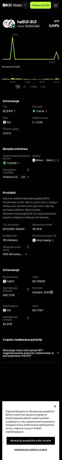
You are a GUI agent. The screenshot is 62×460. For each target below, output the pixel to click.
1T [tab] (24, 86)
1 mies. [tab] (33, 86)
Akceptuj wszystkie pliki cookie (30, 440)
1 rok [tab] (43, 86)
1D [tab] (18, 86)
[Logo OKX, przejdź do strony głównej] (13, 5)
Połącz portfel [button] (40, 5)
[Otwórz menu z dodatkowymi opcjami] (55, 4)
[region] (30, 430)
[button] (25, 5)
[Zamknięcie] (55, 406)
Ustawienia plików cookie (30, 449)
